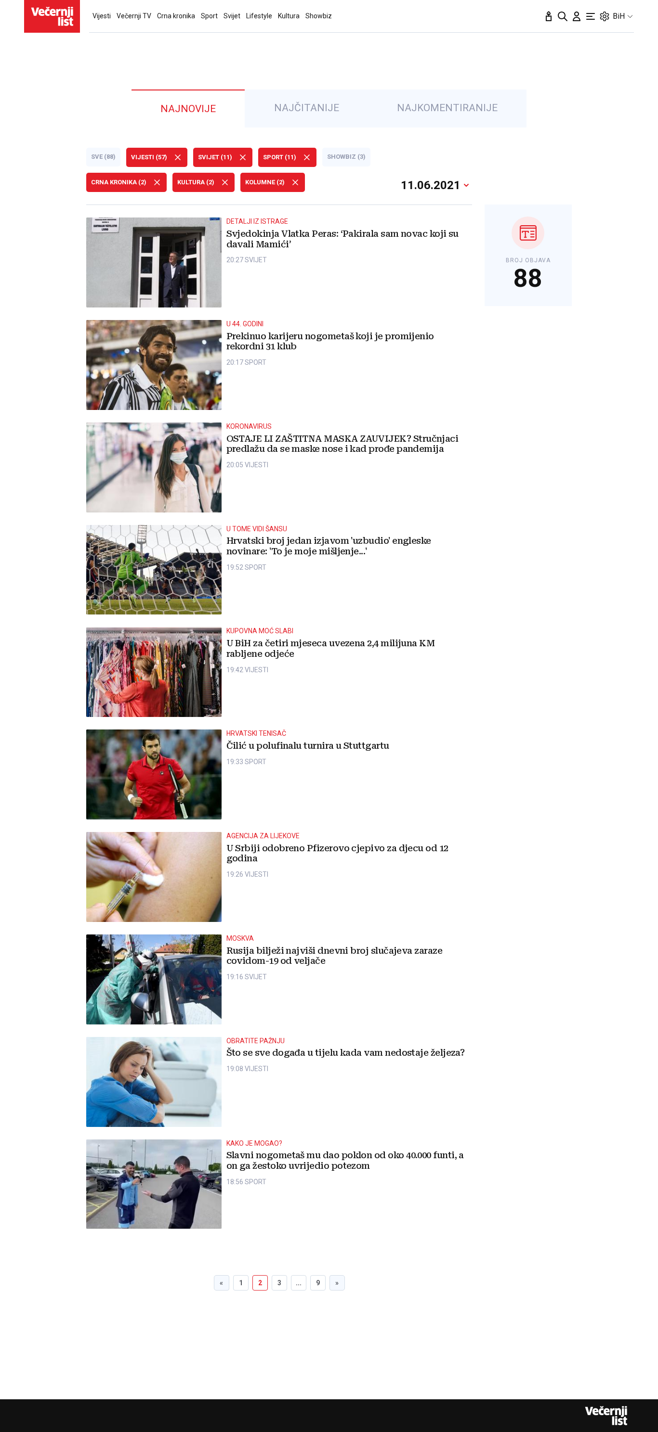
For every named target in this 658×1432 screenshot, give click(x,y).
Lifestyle (259, 16)
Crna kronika (176, 16)
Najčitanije (306, 108)
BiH (619, 16)
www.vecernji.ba (52, 16)
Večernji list (606, 1415)
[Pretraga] (562, 16)
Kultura (289, 16)
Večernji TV (134, 16)
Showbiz (318, 16)
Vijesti (101, 16)
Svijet (232, 16)
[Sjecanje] (548, 16)
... (299, 1283)
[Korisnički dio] (576, 16)
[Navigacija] (590, 16)
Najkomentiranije (447, 108)
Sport (209, 16)
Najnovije (188, 109)
